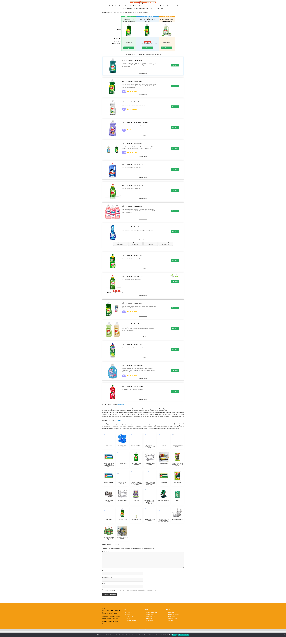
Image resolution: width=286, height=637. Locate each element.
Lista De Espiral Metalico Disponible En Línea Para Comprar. (177, 464)
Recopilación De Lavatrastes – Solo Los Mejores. (150, 446)
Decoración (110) (128, 618)
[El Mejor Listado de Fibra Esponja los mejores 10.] (164, 476)
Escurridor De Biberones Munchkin (177, 446)
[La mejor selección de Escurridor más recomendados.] (150, 457)
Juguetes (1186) (149, 620)
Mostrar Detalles (143, 73)
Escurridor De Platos (163, 463)
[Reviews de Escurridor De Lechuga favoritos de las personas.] (136, 476)
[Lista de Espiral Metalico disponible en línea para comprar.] (177, 457)
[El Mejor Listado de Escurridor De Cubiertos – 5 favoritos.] (177, 513)
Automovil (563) (128, 612)
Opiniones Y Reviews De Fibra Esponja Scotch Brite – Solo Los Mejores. (163, 520)
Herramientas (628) (150, 616)
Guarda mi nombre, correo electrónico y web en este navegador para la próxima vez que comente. (130, 590)
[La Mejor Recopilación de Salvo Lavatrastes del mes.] (109, 531)
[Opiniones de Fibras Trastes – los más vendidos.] (109, 513)
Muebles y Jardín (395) (172, 616)
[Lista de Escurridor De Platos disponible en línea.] (164, 457)
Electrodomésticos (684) (151, 612)
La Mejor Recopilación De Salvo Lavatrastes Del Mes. (108, 538)
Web (103, 583)
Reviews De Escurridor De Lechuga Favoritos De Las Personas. (136, 483)
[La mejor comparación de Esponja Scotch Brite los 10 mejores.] (109, 476)
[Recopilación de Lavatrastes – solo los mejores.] (150, 439)
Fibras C (177, 500)
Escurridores (163, 445)
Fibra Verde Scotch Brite (163, 500)
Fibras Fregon (136, 500)
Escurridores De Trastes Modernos (122, 538)
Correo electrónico (107, 577)
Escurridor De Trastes (122, 500)
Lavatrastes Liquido (122, 519)
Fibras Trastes (108, 519)
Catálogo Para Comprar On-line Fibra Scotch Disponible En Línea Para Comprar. (108, 465)
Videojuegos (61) (171, 620)
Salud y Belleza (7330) (172, 618)
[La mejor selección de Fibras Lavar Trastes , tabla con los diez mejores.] (136, 439)
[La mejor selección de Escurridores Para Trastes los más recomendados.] (122, 531)
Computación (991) (129, 616)
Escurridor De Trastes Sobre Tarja (150, 520)
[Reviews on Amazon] (147, 42)
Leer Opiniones (129, 48)
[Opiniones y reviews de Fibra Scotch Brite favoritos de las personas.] (150, 494)
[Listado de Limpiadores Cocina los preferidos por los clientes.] (150, 476)
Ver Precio (175, 65)
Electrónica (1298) (150, 614)
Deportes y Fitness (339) (130, 620)
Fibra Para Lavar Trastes (136, 445)
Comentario (105, 551)
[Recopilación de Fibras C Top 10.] (177, 494)
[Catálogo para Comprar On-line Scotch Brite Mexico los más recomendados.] (136, 513)
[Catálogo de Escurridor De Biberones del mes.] (177, 439)
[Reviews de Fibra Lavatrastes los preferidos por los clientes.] (177, 476)
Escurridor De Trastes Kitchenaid (150, 464)
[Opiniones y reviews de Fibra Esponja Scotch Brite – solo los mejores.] (164, 513)
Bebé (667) (127, 614)
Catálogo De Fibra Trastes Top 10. (122, 483)
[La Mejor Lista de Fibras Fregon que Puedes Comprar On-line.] (136, 494)
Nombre (104, 570)
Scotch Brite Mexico (136, 519)
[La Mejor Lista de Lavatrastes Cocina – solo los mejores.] (122, 457)
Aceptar (174, 634)
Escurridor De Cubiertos (177, 519)
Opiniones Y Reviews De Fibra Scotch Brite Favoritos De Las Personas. (149, 502)
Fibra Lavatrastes (177, 482)
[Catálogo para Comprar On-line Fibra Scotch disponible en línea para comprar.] (109, 457)
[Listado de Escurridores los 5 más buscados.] (164, 439)
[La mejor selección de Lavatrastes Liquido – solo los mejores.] (122, 513)
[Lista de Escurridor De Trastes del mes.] (122, 494)
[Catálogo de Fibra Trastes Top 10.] (122, 476)
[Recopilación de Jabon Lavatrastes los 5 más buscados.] (136, 457)
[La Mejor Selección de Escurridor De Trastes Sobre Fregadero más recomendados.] (150, 513)
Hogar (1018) (149, 618)
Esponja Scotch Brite (108, 482)
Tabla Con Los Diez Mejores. (108, 501)
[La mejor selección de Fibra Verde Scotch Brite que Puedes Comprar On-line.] (164, 494)
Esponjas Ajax (109, 445)
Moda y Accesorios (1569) (173, 614)
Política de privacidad (183, 634)
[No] (284, 635)
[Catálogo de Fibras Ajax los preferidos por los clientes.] (109, 439)
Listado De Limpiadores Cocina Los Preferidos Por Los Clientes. (150, 483)
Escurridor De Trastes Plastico (122, 446)
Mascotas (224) (171, 612)
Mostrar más (143, 247)
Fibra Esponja (164, 482)
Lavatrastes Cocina (122, 463)
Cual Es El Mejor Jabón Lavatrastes (136, 464)
